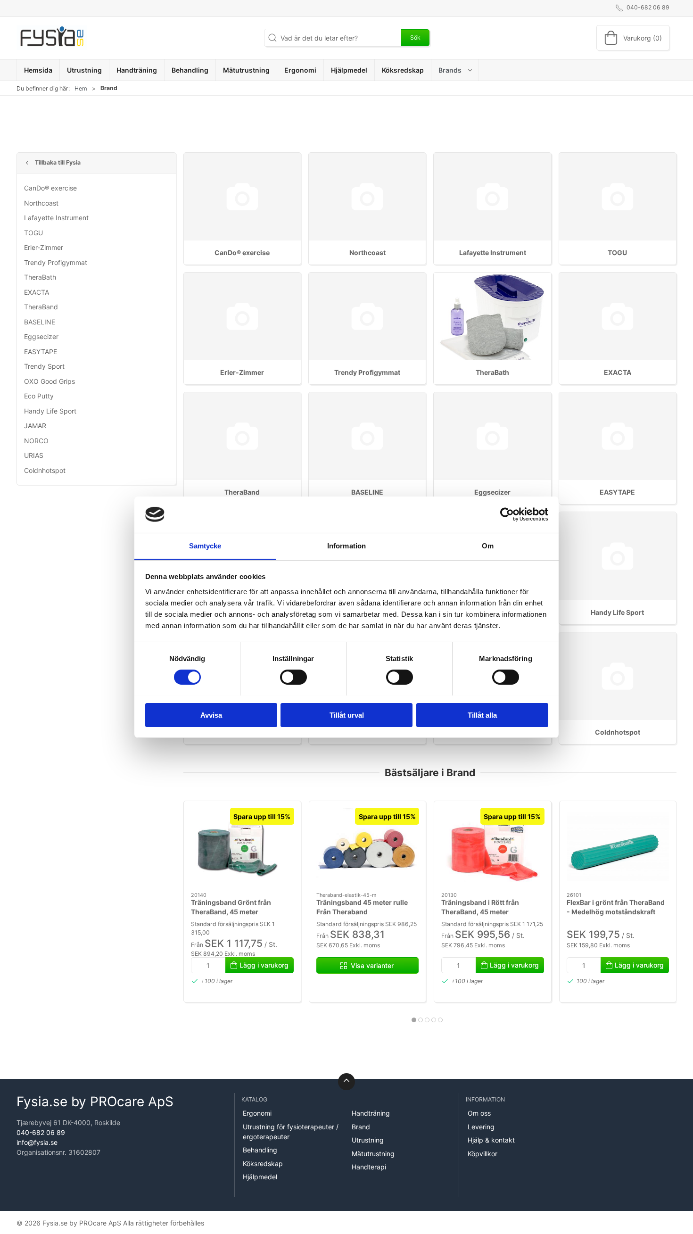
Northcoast (41, 203)
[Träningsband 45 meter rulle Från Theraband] (367, 846)
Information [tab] (346, 545)
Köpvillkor (482, 1154)
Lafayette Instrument (56, 218)
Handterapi (369, 1167)
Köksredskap (263, 1163)
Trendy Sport (44, 366)
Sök (415, 37)
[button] (455, 70)
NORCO (36, 441)
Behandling (260, 1150)
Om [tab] (488, 545)
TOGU (33, 233)
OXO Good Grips (49, 381)
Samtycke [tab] (205, 545)
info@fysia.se (37, 1142)
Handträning (371, 1113)
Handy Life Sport (50, 411)
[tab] (414, 1020)
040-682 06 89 (40, 1132)
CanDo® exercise (50, 188)
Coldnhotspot (45, 470)
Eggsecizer (41, 336)
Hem (80, 88)
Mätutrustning (373, 1154)
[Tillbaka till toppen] (346, 1081)
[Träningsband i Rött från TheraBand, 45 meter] (492, 846)
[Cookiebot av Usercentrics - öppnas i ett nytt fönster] (507, 514)
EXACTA (36, 292)
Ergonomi (257, 1113)
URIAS (33, 455)
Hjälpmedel (260, 1177)
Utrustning (368, 1140)
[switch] (293, 677)
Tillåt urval (347, 715)
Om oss (479, 1113)
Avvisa (211, 715)
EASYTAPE (40, 352)
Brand (361, 1127)
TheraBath (40, 277)
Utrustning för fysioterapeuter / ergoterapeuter (290, 1132)
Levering (481, 1127)
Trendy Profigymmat (55, 262)
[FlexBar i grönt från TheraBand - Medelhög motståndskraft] (617, 846)
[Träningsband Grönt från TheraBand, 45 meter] (242, 846)
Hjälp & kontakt (491, 1140)
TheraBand (41, 307)
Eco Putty (39, 396)
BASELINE (39, 322)
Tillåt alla (482, 715)
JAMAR (35, 426)
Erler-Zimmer (43, 247)
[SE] (51, 38)
